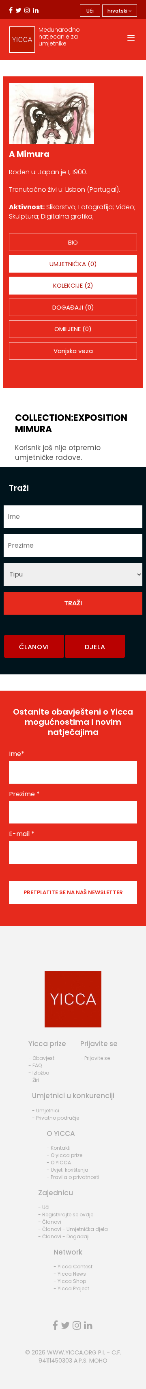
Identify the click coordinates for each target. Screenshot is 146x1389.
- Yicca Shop (70, 1281)
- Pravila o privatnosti (73, 1177)
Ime (16, 754)
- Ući (43, 1207)
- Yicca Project (71, 1288)
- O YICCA (59, 1162)
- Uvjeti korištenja (67, 1169)
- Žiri (33, 1080)
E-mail (21, 834)
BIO (73, 242)
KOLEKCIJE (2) (73, 285)
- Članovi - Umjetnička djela (73, 1229)
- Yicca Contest (73, 1266)
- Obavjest (41, 1058)
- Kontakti (59, 1147)
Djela (95, 647)
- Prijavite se (95, 1058)
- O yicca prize (64, 1155)
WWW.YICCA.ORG (72, 1352)
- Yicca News (70, 1273)
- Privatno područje (55, 1117)
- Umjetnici (45, 1110)
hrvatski (118, 10)
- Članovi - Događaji (64, 1236)
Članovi (34, 647)
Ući (90, 10)
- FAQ (35, 1065)
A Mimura (29, 154)
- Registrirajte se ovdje (65, 1214)
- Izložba (38, 1072)
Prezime (24, 794)
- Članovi (49, 1221)
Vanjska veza (73, 351)
